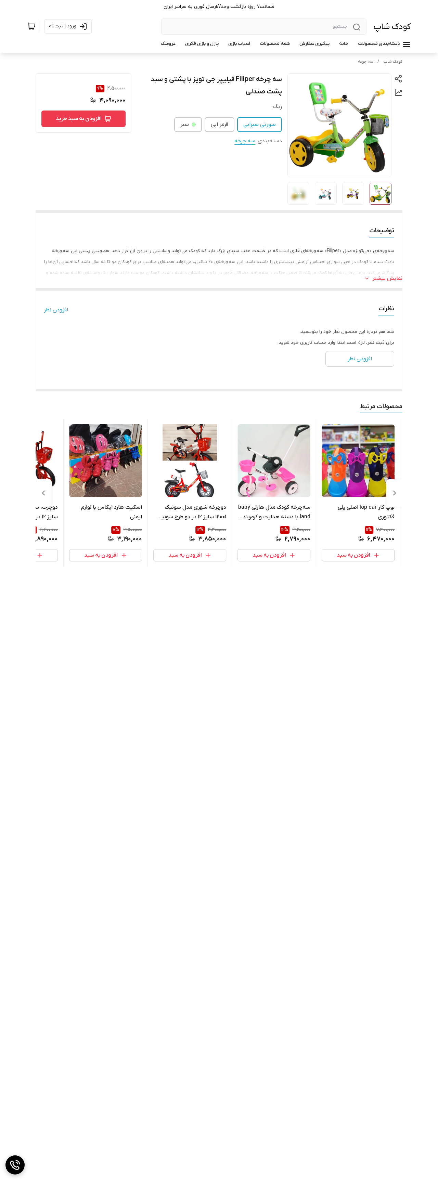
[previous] (394, 493)
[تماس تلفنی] (15, 1165)
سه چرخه (365, 61)
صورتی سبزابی (259, 124)
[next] (43, 493)
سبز (184, 124)
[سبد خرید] (31, 26)
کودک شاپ (392, 27)
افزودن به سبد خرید (79, 118)
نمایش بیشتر (387, 278)
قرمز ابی (219, 124)
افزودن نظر (56, 310)
